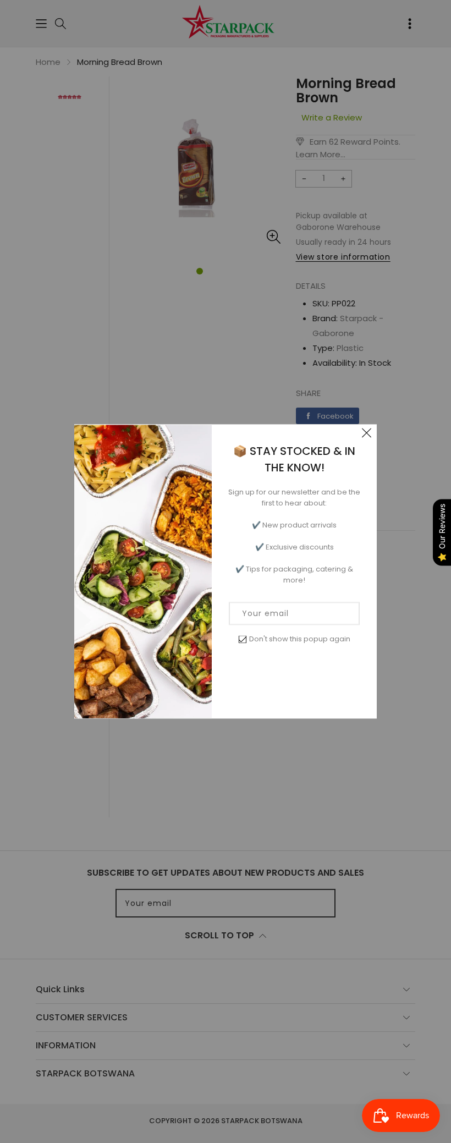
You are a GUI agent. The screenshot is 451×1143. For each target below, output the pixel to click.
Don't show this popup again (299, 639)
